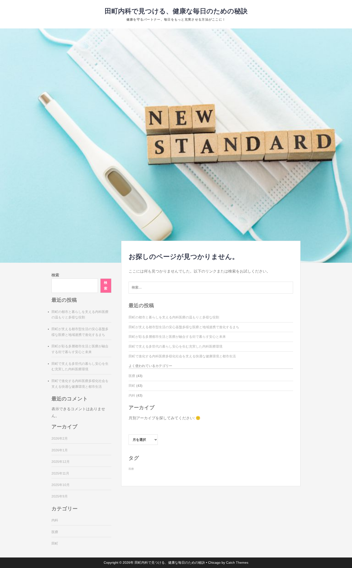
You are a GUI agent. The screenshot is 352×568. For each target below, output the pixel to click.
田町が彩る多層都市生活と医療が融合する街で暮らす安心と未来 (177, 337)
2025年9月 (59, 496)
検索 (55, 275)
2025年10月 (60, 485)
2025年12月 (60, 462)
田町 (132, 386)
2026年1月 (59, 450)
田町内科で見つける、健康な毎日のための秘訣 (176, 11)
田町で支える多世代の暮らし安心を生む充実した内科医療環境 (175, 346)
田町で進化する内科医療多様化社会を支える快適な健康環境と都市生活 (182, 356)
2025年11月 (60, 473)
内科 (132, 395)
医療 (132, 376)
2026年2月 (59, 438)
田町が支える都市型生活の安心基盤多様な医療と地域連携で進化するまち (184, 327)
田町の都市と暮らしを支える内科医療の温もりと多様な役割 (174, 317)
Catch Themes (237, 562)
